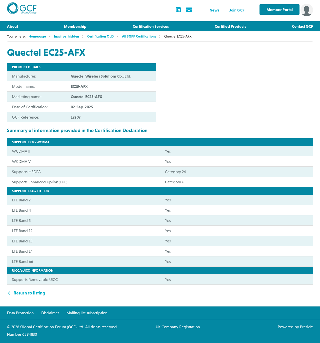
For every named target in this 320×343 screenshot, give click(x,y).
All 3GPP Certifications (139, 36)
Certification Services (151, 26)
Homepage (37, 36)
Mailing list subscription (87, 312)
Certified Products (230, 26)
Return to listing (28, 292)
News (214, 10)
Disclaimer (50, 312)
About (12, 26)
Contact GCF (302, 26)
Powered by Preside (295, 326)
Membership (75, 26)
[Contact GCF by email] (189, 10)
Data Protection (20, 312)
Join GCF (236, 10)
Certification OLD (100, 36)
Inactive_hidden (66, 36)
